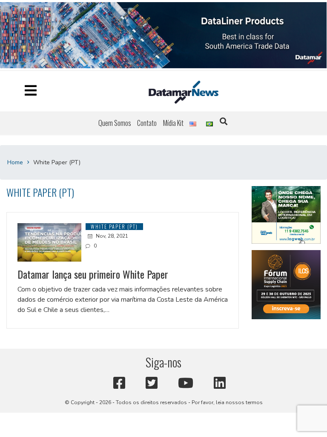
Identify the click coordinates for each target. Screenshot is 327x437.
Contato (147, 124)
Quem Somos (114, 124)
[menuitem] (114, 124)
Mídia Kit (173, 124)
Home (15, 164)
